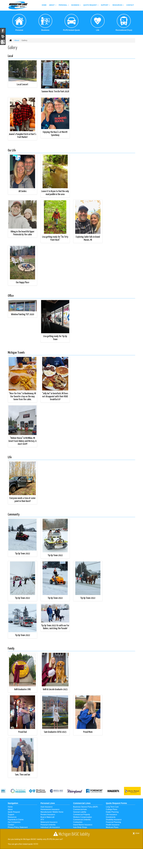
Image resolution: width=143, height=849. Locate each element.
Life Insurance (111, 814)
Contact (130, 5)
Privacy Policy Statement (18, 827)
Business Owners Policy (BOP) (85, 807)
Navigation (13, 803)
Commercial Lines (81, 803)
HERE (35, 844)
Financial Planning (113, 822)
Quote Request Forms (116, 803)
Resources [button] (118, 5)
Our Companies (14, 822)
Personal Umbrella (48, 825)
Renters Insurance (48, 814)
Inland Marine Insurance (82, 825)
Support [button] (105, 5)
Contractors (77, 822)
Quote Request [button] (90, 5)
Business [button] (75, 5)
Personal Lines (48, 803)
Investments (110, 817)
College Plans (111, 809)
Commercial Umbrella (81, 820)
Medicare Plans (112, 827)
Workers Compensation (82, 817)
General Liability (79, 812)
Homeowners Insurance (50, 809)
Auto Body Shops (80, 827)
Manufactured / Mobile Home (52, 812)
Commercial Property (81, 814)
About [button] (52, 5)
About (16, 40)
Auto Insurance (47, 807)
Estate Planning (112, 812)
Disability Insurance (114, 820)
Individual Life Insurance (50, 827)
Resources (12, 817)
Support (11, 814)
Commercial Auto (80, 809)
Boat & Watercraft (47, 817)
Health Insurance (112, 825)
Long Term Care (112, 807)
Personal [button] (63, 5)
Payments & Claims (15, 820)
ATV (42, 820)
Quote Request (14, 812)
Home (44, 5)
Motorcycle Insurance (49, 822)
